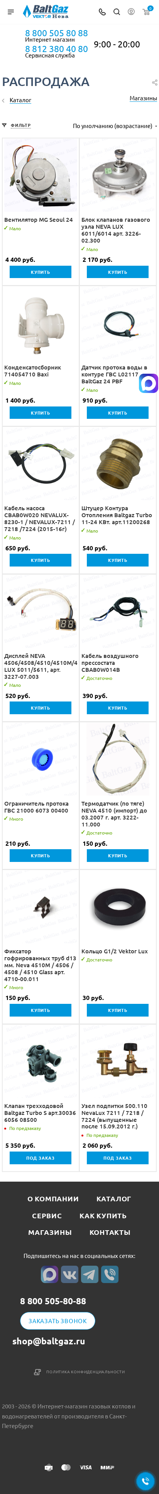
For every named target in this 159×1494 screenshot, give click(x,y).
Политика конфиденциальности (85, 1371)
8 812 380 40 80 (56, 48)
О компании (53, 1198)
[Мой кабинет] (131, 12)
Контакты (110, 1232)
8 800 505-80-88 (53, 1301)
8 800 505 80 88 (56, 32)
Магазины (143, 97)
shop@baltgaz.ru (48, 1341)
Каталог (114, 1198)
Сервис (47, 1215)
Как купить (103, 1215)
